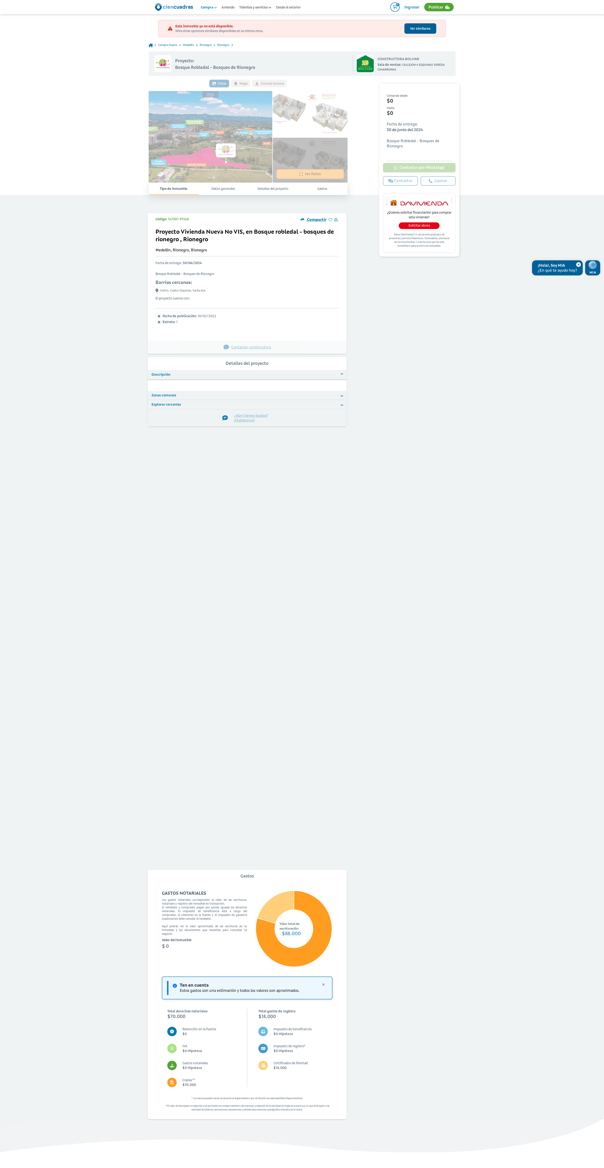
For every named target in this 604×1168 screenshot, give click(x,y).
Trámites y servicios (253, 7)
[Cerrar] (578, 264)
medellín (188, 45)
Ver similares (420, 28)
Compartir (316, 219)
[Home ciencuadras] (175, 7)
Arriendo (228, 7)
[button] (247, 374)
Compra (207, 7)
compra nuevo (167, 45)
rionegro (206, 45)
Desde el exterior (288, 7)
